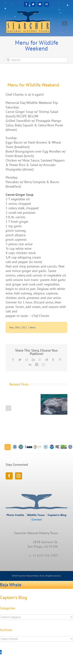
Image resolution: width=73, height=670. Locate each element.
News (33, 327)
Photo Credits (15, 514)
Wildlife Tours (36, 514)
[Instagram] (18, 475)
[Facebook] (9, 475)
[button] (8, 408)
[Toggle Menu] (65, 23)
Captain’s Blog (57, 514)
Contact (37, 519)
